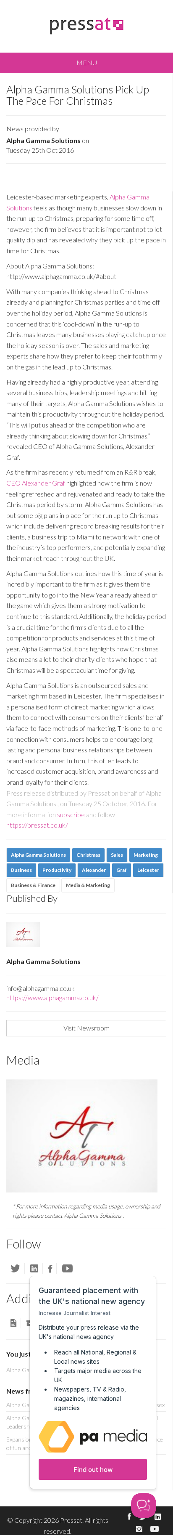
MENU (86, 62)
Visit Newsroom (86, 1028)
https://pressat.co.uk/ (37, 825)
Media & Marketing (88, 885)
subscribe (71, 814)
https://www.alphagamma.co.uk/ (52, 997)
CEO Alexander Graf (35, 483)
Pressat (71, 1520)
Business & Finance (33, 885)
